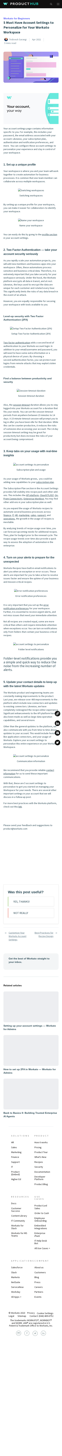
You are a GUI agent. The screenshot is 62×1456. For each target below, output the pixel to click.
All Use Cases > (42, 1248)
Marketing (16, 1152)
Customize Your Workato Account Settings (17, 936)
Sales (14, 1147)
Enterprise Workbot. (34, 498)
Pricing (38, 1147)
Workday (15, 1291)
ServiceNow (17, 1287)
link (20, 806)
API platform (32, 495)
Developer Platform (39, 1178)
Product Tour (41, 1152)
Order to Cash (41, 1213)
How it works (41, 1142)
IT (13, 515)
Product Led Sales (40, 1207)
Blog (36, 1277)
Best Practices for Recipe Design (44, 934)
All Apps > (16, 1296)
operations (9, 518)
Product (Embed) (15, 1173)
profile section (49, 234)
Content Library (19, 1215)
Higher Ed (16, 1179)
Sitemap (22, 1316)
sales (33, 515)
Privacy (31, 1312)
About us (39, 1267)
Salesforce (17, 1267)
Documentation (42, 1171)
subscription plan (45, 482)
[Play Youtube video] (31, 108)
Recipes (38, 1162)
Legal (11, 1316)
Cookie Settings (45, 1313)
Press (37, 1282)
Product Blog (41, 1184)
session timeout (21, 404)
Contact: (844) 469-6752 (41, 1316)
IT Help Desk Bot (40, 1242)
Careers (38, 1287)
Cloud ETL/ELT (47, 495)
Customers (40, 1272)
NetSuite (15, 1282)
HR (16, 515)
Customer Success (16, 1209)
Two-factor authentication (16, 342)
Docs (13, 1203)
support (41, 515)
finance (7, 515)
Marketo (15, 1277)
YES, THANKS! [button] (21, 901)
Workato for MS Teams (19, 1234)
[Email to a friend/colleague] (57, 733)
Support (15, 1162)
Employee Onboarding (40, 1219)
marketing (24, 515)
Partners (38, 1291)
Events (38, 1296)
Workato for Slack (17, 1227)
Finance (15, 1157)
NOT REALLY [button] (20, 913)
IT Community (18, 1220)
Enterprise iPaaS (39, 1234)
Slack (14, 1272)
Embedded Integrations (40, 1227)
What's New (40, 1157)
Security (38, 1166)
